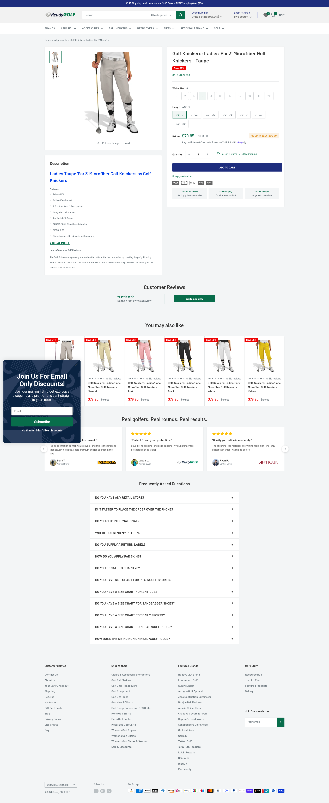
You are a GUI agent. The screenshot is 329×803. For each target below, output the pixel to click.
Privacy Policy (53, 718)
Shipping (50, 691)
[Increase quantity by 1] (207, 154)
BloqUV (182, 763)
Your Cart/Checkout (57, 685)
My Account (51, 702)
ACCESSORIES (90, 28)
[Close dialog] (76, 365)
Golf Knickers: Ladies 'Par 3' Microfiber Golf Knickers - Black (184, 387)
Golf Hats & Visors (122, 702)
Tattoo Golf (185, 741)
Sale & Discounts (121, 746)
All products (60, 40)
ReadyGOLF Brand (189, 674)
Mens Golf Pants (121, 718)
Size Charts (51, 724)
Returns (49, 696)
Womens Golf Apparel (124, 730)
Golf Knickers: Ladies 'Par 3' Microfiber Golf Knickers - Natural (104, 387)
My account (241, 16)
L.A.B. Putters (186, 752)
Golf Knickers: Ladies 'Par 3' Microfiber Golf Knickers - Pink (144, 387)
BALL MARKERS (118, 28)
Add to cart (227, 167)
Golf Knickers (181, 75)
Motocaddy (184, 769)
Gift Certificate (54, 708)
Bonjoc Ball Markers (190, 702)
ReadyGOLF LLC (61, 792)
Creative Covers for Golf (192, 713)
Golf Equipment (120, 691)
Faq (47, 730)
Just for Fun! (252, 680)
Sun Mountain (186, 685)
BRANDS (50, 28)
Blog (47, 713)
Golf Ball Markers (121, 680)
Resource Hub (253, 674)
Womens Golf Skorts (123, 735)
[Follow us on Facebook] (96, 791)
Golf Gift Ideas (119, 696)
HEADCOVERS (145, 28)
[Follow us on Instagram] (102, 791)
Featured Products (256, 685)
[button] (43, 449)
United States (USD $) (57, 784)
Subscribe (42, 422)
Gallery (249, 691)
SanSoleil (183, 757)
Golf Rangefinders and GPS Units (130, 708)
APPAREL (66, 28)
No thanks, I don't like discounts (42, 430)
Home (48, 40)
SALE (217, 28)
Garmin (182, 735)
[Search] (180, 15)
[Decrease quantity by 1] (189, 154)
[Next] (285, 371)
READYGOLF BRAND (192, 28)
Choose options (117, 399)
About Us (50, 680)
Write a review (194, 298)
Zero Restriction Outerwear (194, 696)
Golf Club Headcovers (124, 685)
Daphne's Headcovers (191, 718)
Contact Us (51, 674)
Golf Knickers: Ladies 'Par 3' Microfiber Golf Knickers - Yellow (264, 387)
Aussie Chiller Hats (189, 708)
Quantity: (178, 154)
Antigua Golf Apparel (190, 691)
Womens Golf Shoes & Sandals (129, 741)
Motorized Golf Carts (123, 724)
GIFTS (167, 28)
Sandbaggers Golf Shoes (193, 724)
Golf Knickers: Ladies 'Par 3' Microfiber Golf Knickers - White (224, 387)
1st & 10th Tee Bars (189, 746)
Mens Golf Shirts (121, 713)
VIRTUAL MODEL (60, 242)
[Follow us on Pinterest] (109, 791)
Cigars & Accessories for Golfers (130, 674)
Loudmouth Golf (188, 680)
